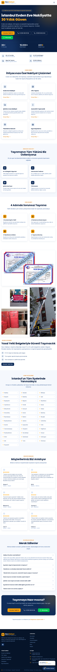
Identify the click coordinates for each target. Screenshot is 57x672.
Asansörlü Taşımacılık (6, 659)
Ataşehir (11, 396)
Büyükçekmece (11, 420)
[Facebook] (2, 644)
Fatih (47, 424)
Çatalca (29, 420)
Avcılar (29, 412)
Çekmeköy (47, 420)
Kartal (47, 404)
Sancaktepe (29, 432)
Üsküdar (29, 392)
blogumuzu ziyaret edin (36, 619)
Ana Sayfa (32, 636)
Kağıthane (47, 428)
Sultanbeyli (29, 436)
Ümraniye (47, 440)
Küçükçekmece (11, 432)
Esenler (11, 424)
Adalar (47, 408)
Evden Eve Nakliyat (5, 653)
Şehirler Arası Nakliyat (6, 657)
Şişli (47, 396)
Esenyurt (29, 408)
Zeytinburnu (11, 404)
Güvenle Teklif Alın (8, 364)
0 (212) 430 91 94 (24, 33)
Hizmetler (32, 638)
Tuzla (29, 440)
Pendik (29, 404)
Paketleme (3, 661)
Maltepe (47, 392)
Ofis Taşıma (4, 655)
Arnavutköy (11, 412)
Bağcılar (29, 400)
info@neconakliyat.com (37, 656)
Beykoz (29, 416)
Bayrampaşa (11, 416)
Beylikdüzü (47, 400)
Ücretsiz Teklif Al (8, 33)
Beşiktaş (29, 396)
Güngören (29, 428)
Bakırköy (47, 412)
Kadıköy (11, 392)
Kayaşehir (11, 444)
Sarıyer (47, 432)
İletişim (31, 646)
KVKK (54, 670)
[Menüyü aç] (54, 2)
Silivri (11, 436)
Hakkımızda (32, 642)
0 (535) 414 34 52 (40, 33)
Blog (31, 644)
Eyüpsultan (29, 424)
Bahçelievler (11, 408)
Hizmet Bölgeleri (33, 640)
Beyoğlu (47, 416)
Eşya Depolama (4, 663)
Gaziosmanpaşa (11, 428)
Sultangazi (47, 436)
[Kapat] (54, 662)
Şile (11, 440)
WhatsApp (8, 37)
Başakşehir (11, 400)
